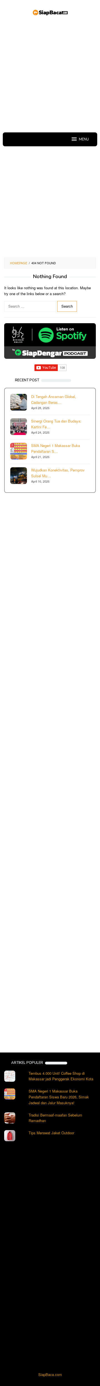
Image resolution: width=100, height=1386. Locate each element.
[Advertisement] (50, 75)
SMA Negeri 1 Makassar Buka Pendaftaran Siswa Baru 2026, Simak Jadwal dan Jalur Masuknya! (59, 1096)
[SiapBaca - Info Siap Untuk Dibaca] (50, 11)
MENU (84, 139)
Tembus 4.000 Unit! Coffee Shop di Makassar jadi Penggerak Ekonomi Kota (61, 1076)
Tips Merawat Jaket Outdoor (51, 1132)
